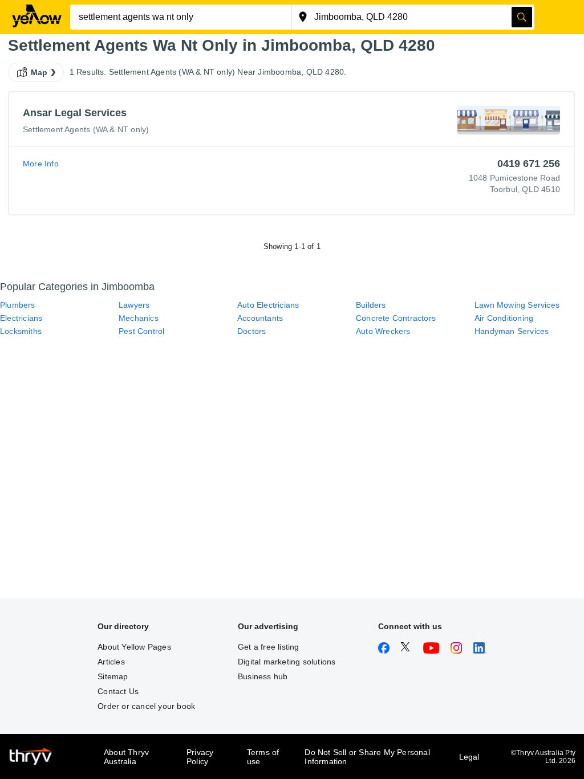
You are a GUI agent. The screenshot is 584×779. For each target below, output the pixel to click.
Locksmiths (21, 331)
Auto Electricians (268, 304)
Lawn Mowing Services (516, 304)
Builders (371, 304)
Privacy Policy (199, 757)
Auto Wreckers (383, 331)
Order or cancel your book (146, 706)
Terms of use (263, 757)
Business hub (262, 676)
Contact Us (118, 691)
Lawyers (134, 304)
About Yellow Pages (134, 646)
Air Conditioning (503, 318)
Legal (469, 756)
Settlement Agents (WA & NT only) (86, 129)
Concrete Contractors (396, 318)
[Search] (522, 17)
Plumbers (17, 304)
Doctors (251, 331)
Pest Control (141, 331)
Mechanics (139, 318)
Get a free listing (268, 646)
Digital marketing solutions (286, 661)
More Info (41, 163)
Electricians (21, 318)
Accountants (260, 318)
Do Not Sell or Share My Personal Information (367, 757)
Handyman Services (511, 331)
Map (39, 72)
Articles (111, 661)
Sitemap (113, 676)
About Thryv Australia (126, 757)
